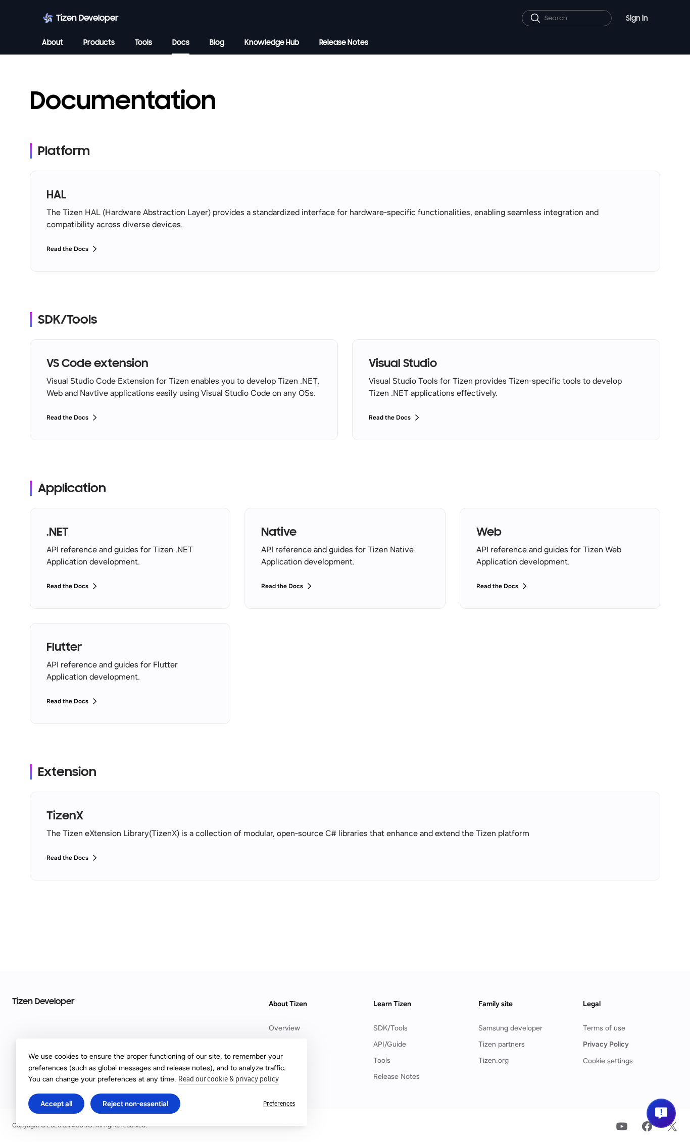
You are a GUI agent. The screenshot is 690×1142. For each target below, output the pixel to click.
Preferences (279, 1103)
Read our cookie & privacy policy (228, 1079)
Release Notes (396, 1076)
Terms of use (604, 1028)
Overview (284, 1028)
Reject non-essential (135, 1103)
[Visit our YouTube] (621, 1126)
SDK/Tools (390, 1028)
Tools (381, 1060)
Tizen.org (493, 1060)
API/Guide (389, 1044)
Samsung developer (510, 1028)
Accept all (56, 1103)
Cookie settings (608, 1060)
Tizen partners (501, 1044)
